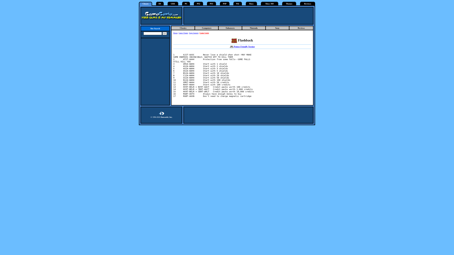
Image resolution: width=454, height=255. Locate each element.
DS (160, 4)
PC (186, 4)
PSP (224, 4)
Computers (206, 28)
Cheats (145, 4)
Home (175, 33)
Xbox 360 (269, 4)
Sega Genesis (193, 33)
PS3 (211, 4)
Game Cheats (183, 33)
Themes (289, 4)
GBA (173, 4)
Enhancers (230, 28)
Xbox (251, 4)
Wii (237, 4)
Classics (183, 28)
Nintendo (254, 28)
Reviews (307, 4)
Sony (277, 28)
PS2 (198, 4)
